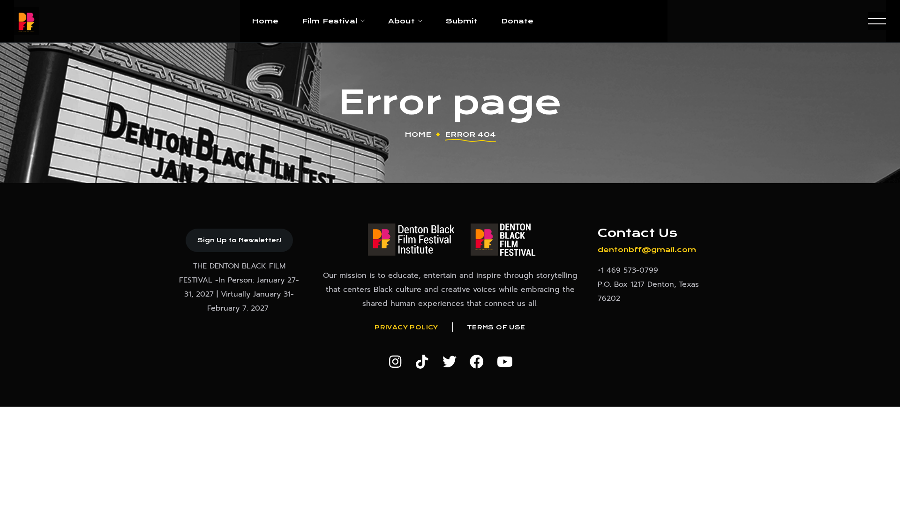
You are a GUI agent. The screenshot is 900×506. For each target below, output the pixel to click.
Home (418, 134)
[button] (239, 240)
